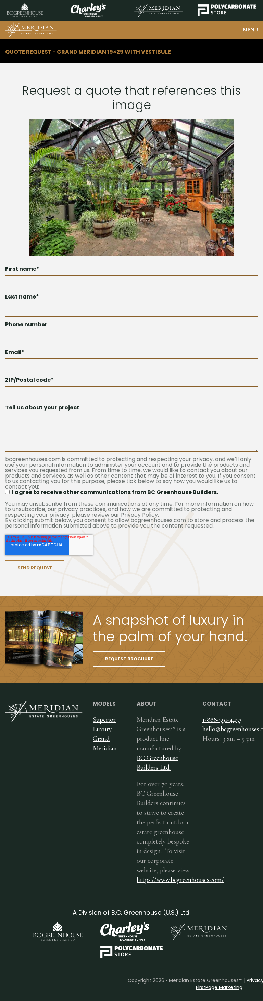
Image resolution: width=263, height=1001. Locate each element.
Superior (104, 719)
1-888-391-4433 (222, 719)
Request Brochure (129, 659)
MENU (250, 30)
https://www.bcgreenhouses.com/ (180, 880)
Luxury (102, 729)
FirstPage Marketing (219, 987)
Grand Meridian (105, 743)
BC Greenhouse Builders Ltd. (157, 763)
